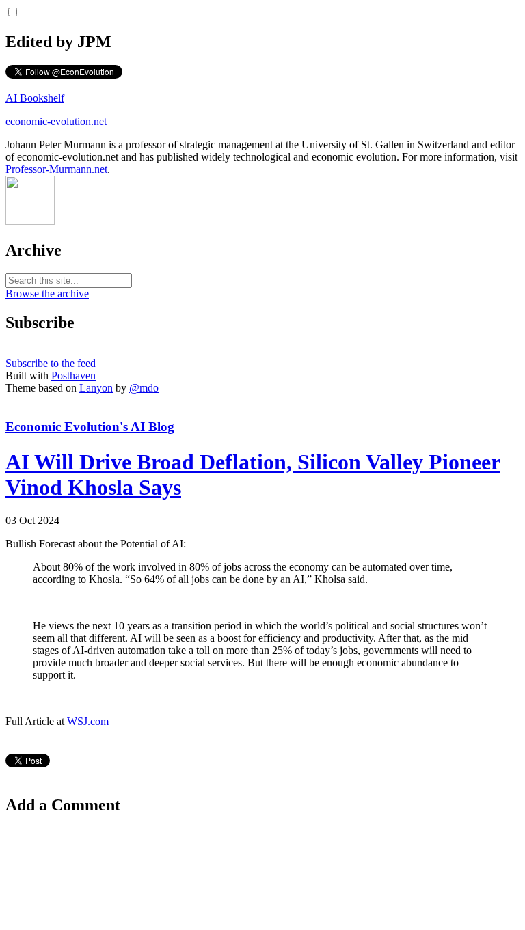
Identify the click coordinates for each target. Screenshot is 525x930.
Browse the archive (47, 293)
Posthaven (73, 375)
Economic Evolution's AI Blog (89, 427)
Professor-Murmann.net (56, 169)
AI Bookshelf (34, 98)
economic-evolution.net (56, 121)
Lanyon (96, 388)
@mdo (144, 388)
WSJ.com (88, 721)
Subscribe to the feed (50, 363)
